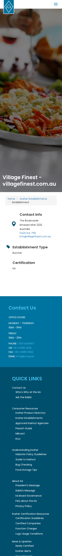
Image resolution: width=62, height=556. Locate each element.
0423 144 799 (28, 233)
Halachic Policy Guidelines (31, 454)
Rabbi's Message (25, 490)
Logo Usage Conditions (29, 533)
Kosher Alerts (23, 551)
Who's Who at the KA (28, 392)
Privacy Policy (24, 506)
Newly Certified (25, 546)
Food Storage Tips (26, 470)
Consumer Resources (25, 408)
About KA (17, 481)
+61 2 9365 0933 (23, 352)
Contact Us (19, 387)
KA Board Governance (29, 495)
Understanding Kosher (25, 450)
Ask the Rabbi (24, 397)
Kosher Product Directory (30, 413)
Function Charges (26, 528)
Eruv (18, 438)
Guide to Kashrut (26, 459)
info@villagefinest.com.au (35, 236)
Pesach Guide (24, 428)
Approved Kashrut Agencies (32, 423)
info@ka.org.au (25, 356)
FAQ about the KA (26, 501)
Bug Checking (24, 464)
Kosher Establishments (33, 199)
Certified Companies (28, 523)
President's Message (28, 485)
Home (11, 199)
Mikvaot (20, 433)
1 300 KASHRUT (26, 343)
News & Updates (22, 541)
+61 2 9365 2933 (22, 348)
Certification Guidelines (30, 518)
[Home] (8, 7)
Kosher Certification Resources (30, 514)
